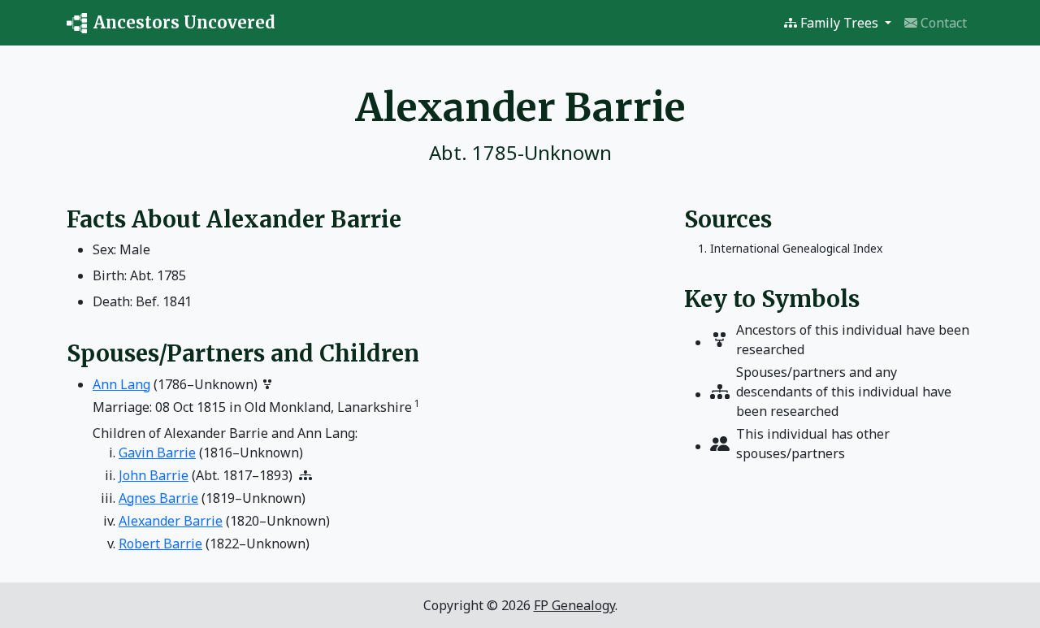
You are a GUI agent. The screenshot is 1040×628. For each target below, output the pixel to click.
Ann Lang (121, 384)
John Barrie (153, 475)
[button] (838, 22)
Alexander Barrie (171, 521)
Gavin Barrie (157, 452)
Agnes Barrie (158, 498)
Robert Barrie (160, 543)
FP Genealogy (574, 605)
